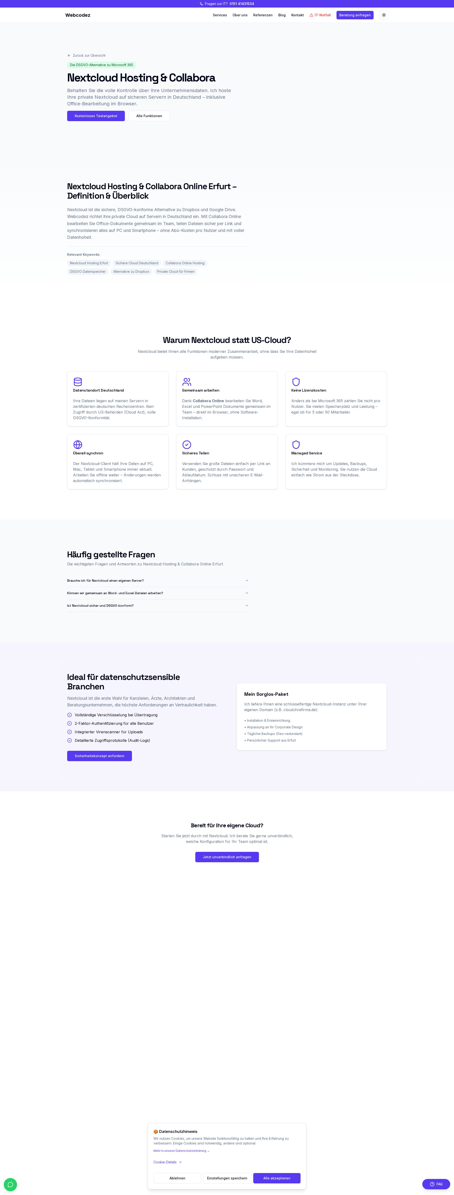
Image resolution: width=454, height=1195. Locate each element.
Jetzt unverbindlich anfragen (227, 857)
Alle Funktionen (149, 116)
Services (220, 15)
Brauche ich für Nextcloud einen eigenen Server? (105, 580)
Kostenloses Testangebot (96, 116)
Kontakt (297, 15)
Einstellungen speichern (227, 1178)
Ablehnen (177, 1178)
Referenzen (263, 15)
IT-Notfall (323, 15)
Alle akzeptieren (276, 1178)
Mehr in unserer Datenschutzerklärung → (181, 1150)
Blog (282, 15)
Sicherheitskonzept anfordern (99, 756)
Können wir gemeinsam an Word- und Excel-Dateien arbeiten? (115, 593)
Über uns (240, 15)
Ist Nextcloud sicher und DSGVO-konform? (100, 605)
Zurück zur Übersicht (89, 55)
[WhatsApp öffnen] (10, 1184)
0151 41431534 (242, 4)
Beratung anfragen (355, 15)
